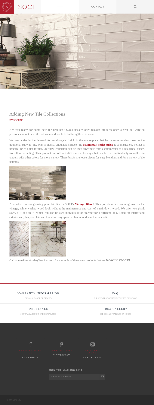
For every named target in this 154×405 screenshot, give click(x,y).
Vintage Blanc (84, 204)
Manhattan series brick (98, 144)
